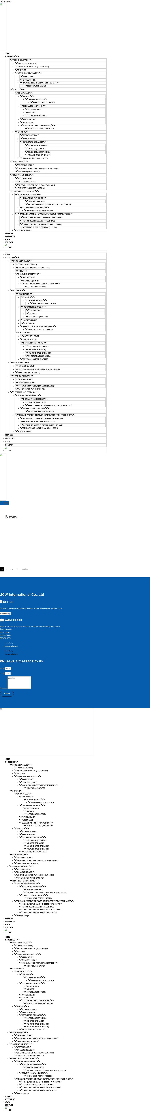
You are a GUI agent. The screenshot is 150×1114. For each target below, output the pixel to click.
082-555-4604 (5, 635)
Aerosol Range (24, 230)
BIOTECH (16, 90)
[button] (16, 57)
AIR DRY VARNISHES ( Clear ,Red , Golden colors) (49, 204)
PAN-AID (26, 96)
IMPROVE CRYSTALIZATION (44, 102)
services (9, 234)
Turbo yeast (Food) (27, 63)
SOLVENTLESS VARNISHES (33, 208)
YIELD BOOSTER (29, 139)
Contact (9, 242)
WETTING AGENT (25, 178)
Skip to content (5, 1)
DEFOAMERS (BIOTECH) (33, 106)
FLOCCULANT (28, 123)
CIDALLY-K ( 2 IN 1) (30, 80)
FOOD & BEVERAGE (20, 60)
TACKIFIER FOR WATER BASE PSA (31, 188)
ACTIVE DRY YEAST (31, 135)
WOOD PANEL (18, 162)
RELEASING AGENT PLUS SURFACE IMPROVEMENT (39, 169)
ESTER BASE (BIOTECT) (37, 116)
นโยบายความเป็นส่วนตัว (11, 646)
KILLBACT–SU (28, 77)
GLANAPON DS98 (35, 99)
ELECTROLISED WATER (36, 86)
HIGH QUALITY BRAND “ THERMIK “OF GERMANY (43, 217)
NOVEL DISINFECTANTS (27, 73)
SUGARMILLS (23, 93)
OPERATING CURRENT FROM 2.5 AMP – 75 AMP (42, 224)
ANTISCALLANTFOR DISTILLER (35, 158)
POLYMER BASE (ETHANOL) (39, 155)
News (7, 239)
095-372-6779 (5, 638)
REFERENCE (10, 236)
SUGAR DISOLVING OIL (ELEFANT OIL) (33, 67)
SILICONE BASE (34, 109)
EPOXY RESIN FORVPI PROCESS (40, 211)
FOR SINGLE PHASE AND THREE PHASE (39, 221)
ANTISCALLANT (29, 119)
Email (2, 673)
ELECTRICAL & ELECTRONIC (24, 191)
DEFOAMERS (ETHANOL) (33, 142)
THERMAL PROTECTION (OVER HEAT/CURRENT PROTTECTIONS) (44, 214)
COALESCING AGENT (26, 182)
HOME (7, 54)
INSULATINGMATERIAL (27, 195)
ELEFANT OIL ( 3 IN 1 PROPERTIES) (37, 126)
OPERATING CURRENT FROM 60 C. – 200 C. (40, 227)
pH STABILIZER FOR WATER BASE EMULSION (36, 185)
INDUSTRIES (10, 57)
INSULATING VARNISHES (33, 198)
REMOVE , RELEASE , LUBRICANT (41, 129)
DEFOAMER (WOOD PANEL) (29, 172)
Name (2, 668)
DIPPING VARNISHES (36, 201)
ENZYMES (22, 70)
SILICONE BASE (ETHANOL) (39, 152)
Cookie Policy (9, 643)
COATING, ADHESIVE (21, 175)
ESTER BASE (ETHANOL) (38, 145)
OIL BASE (32, 113)
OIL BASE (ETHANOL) (36, 149)
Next (25, 569)
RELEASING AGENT (26, 165)
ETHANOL (22, 132)
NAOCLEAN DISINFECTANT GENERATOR (38, 83)
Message (4, 688)
